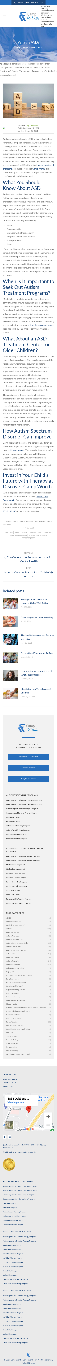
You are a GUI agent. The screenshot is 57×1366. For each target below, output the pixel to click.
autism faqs (47, 532)
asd (11, 532)
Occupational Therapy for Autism (37, 653)
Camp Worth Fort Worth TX (34, 1360)
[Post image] (12, 604)
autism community (21, 532)
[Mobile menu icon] (4, 16)
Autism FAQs (40, 521)
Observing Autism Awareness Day (37, 617)
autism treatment (28, 539)
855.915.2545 (9, 511)
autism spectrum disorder (18, 535)
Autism (15, 521)
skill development (16, 450)
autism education (35, 532)
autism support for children (38, 535)
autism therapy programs (39, 325)
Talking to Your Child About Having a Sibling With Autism (34, 601)
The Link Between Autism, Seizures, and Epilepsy (37, 637)
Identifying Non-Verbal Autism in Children (36, 691)
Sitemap (31, 1363)
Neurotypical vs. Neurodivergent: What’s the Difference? (36, 673)
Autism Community (26, 521)
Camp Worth (38, 168)
